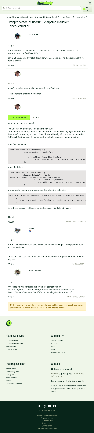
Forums (17, 17)
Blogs (53, 346)
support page (65, 373)
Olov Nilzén (34, 34)
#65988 (11, 65)
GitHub (8, 381)
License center (11, 349)
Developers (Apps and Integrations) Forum (43, 17)
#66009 (11, 222)
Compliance (47, 426)
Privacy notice (47, 418)
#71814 (11, 264)
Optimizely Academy (14, 384)
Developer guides (12, 372)
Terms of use (47, 421)
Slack (53, 349)
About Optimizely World (47, 415)
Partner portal (11, 369)
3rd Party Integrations (47, 428)
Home (8, 17)
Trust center (47, 423)
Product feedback (58, 352)
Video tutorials (11, 378)
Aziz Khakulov (35, 270)
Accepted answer (18, 117)
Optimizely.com (12, 340)
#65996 (11, 98)
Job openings (11, 346)
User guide (10, 375)
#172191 (11, 297)
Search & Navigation (75, 17)
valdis (31, 228)
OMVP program (57, 340)
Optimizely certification (14, 343)
